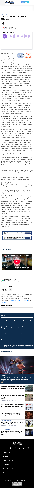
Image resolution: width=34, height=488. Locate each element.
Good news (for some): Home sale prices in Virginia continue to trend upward (12, 405)
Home (2, 10)
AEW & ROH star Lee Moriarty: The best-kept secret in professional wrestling (16, 379)
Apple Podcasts (13, 300)
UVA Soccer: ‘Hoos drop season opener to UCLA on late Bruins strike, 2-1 (12, 423)
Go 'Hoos (4, 420)
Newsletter (6, 464)
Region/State (5, 403)
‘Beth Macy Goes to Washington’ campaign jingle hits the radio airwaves (12, 414)
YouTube (4, 302)
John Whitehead (5, 436)
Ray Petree (6, 382)
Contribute (25, 2)
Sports (4, 375)
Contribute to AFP (8, 460)
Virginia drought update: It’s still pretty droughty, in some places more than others (12, 397)
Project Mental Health (9, 469)
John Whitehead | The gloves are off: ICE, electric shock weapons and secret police (12, 432)
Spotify (20, 300)
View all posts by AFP (7, 305)
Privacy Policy (7, 473)
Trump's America (6, 385)
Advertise (5, 456)
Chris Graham (4, 390)
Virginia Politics (6, 411)
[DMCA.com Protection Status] (17, 483)
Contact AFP (6, 452)
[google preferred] (8, 28)
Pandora (25, 300)
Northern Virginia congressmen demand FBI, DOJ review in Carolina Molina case (13, 387)
